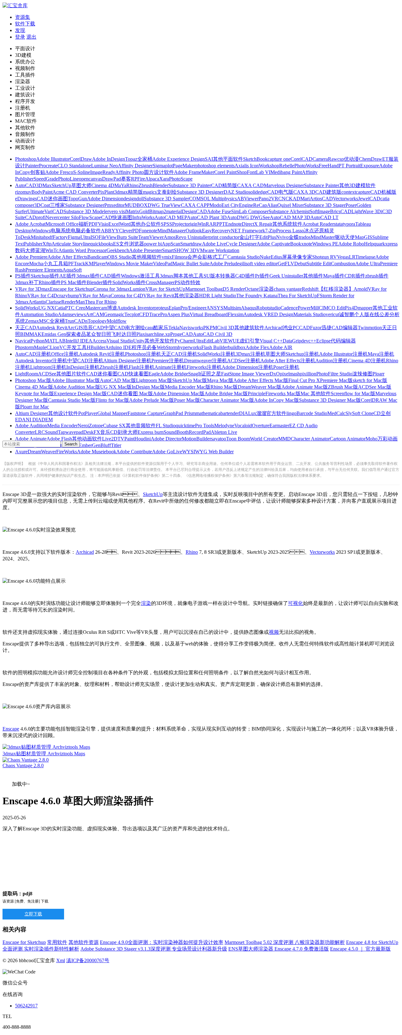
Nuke (265, 257)
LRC (40, 432)
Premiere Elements (43, 269)
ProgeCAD (181, 334)
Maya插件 (334, 275)
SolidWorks (26, 307)
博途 (112, 307)
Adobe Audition (31, 425)
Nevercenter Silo (62, 217)
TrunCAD (75, 321)
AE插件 (67, 275)
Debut (300, 263)
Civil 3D (225, 327)
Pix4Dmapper (358, 307)
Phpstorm (24, 347)
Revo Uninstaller (192, 237)
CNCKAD (289, 198)
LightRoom (26, 373)
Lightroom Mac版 (154, 380)
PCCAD (301, 327)
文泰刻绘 (167, 192)
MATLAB (55, 340)
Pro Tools (204, 425)
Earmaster (279, 425)
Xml (60, 960)
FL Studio (166, 425)
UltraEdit (202, 340)
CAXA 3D (304, 192)
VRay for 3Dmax (32, 289)
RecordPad (200, 432)
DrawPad (111, 178)
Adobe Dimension (105, 198)
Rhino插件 (50, 282)
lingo (291, 413)
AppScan (171, 243)
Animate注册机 (171, 367)
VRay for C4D (42, 295)
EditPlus (267, 237)
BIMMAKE (32, 334)
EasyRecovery (216, 230)
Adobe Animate (30, 438)
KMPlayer (95, 263)
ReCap (260, 205)
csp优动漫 (348, 159)
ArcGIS (75, 327)
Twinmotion (370, 327)
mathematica (208, 413)
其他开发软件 (159, 340)
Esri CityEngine (237, 205)
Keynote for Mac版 (34, 393)
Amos (170, 237)
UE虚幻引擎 (246, 340)
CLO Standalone (74, 165)
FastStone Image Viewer (245, 373)
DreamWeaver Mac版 (259, 387)
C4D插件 (245, 275)
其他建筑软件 (249, 327)
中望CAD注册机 (85, 360)
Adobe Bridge (174, 373)
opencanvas (90, 178)
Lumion (137, 289)
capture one (279, 159)
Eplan (174, 307)
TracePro (158, 314)
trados (305, 237)
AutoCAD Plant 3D (207, 217)
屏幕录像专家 (297, 257)
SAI (209, 159)
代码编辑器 (343, 340)
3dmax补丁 (27, 282)
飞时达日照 (123, 334)
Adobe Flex (257, 347)
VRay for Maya (95, 295)
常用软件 (57, 942)
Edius (276, 257)
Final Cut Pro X (304, 380)
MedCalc (336, 413)
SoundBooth (176, 432)
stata (338, 224)
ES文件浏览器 (128, 243)
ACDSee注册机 (243, 360)
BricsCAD (340, 211)
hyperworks (189, 347)
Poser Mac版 (187, 400)
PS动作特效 (187, 282)
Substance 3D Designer (200, 192)
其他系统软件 (287, 224)
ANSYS (214, 307)
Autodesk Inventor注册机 (41, 360)
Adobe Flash (59, 438)
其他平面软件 (228, 159)
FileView (108, 237)
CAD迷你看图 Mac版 (130, 393)
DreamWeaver (42, 451)
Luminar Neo (104, 165)
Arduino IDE (118, 347)
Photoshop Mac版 (33, 380)
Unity (138, 340)
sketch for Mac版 (370, 380)
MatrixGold (137, 211)
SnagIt (194, 373)
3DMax (44, 185)
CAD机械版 (383, 192)
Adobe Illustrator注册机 (343, 354)
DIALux (247, 413)
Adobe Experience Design (178, 159)
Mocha (36, 263)
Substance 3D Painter (189, 185)
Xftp (47, 243)
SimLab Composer (250, 211)
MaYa (120, 185)
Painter (32, 165)
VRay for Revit (158, 295)
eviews (79, 314)
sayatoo (218, 438)
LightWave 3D (366, 211)
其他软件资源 (83, 942)
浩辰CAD (93, 327)
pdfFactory (57, 237)
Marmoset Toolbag (204, 289)
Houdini (142, 438)
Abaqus (248, 307)
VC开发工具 (73, 347)
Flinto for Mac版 (112, 400)
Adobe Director (166, 438)
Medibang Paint (286, 172)
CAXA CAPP (195, 205)
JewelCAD (369, 198)
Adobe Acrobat (30, 224)
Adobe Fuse (219, 211)
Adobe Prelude (224, 263)
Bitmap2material (165, 211)
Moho (372, 438)
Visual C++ (271, 340)
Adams (65, 314)
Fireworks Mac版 (283, 393)
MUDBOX (136, 205)
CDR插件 (355, 275)
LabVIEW (222, 340)
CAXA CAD (250, 185)
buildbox (237, 347)
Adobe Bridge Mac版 (226, 393)
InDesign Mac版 (148, 387)
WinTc (51, 250)
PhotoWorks (306, 165)
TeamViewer (151, 237)
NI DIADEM (39, 419)
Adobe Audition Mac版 (76, 387)
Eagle (154, 373)
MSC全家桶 (52, 321)
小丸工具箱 (55, 263)
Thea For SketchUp (297, 295)
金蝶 (294, 237)
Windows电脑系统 (51, 230)
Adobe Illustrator (53, 159)
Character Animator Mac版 (227, 400)
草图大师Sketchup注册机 (292, 354)
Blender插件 (99, 282)
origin (192, 224)
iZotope (95, 425)
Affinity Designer (135, 165)
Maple (40, 347)
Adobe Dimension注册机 (247, 367)
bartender (229, 413)
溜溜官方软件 (271, 413)
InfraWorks (143, 217)
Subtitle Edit (319, 263)
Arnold (361, 289)
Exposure (369, 165)
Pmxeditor (114, 205)
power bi (153, 243)
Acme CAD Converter (75, 192)
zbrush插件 (376, 275)
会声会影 (197, 257)
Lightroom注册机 (48, 367)
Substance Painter (321, 185)
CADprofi (35, 217)
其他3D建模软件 (357, 185)
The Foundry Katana (257, 295)
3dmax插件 (88, 275)
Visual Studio (119, 340)
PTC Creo (75, 307)
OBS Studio (119, 257)
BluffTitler (110, 445)
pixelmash (290, 373)
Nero (83, 425)
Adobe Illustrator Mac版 (75, 380)
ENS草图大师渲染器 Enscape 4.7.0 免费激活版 (278, 948)
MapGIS (363, 237)
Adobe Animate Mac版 (304, 387)
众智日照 (101, 334)
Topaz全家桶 (138, 159)
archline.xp (159, 334)
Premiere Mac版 (336, 380)
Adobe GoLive (167, 451)
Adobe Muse (90, 451)
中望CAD (114, 327)
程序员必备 (144, 347)
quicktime (185, 425)
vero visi (117, 211)
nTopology (96, 321)
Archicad (273, 327)
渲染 (146, 603)
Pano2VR (268, 198)
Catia (60, 307)
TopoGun (77, 198)
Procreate (48, 165)
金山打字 (249, 237)
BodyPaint (41, 192)
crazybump (68, 295)
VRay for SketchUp (165, 289)
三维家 (57, 205)
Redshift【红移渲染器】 (328, 289)
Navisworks (191, 327)
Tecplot (131, 314)
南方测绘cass (139, 327)
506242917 (26, 1005)
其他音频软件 (141, 425)
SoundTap (55, 432)
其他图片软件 (71, 373)
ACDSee (47, 373)
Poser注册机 (286, 367)
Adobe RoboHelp (356, 243)
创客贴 (37, 172)
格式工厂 (217, 257)
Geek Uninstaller (286, 275)
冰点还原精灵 (319, 230)
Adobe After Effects (67, 257)
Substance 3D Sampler (166, 198)
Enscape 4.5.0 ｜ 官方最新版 (360, 948)
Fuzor (316, 327)
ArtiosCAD (321, 198)
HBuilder (96, 347)
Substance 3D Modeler (86, 211)
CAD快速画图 (116, 217)
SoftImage (320, 211)
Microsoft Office (62, 224)
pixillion (308, 373)
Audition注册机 (331, 360)
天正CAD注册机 (179, 354)
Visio (103, 224)
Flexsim (235, 314)
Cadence (289, 307)
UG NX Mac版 (116, 387)
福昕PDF (88, 224)
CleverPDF (130, 230)
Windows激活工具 (140, 275)
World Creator (264, 438)
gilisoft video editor (258, 263)
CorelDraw (81, 159)
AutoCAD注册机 (33, 354)
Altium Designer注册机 (127, 360)
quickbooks (101, 243)
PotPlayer (87, 413)
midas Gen (55, 334)
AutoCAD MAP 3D (290, 217)
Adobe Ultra (367, 263)
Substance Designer (84, 205)
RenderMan (73, 302)
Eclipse (323, 340)
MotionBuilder (196, 438)
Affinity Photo (129, 172)
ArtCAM (95, 314)
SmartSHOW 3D (179, 250)
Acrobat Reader (318, 224)
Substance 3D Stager (324, 205)
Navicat (22, 340)
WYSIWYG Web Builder (208, 451)
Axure (21, 451)
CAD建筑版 (328, 192)
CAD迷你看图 (101, 373)
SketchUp (153, 494)
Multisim (232, 307)
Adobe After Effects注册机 (287, 360)
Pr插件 (262, 275)
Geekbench (117, 250)
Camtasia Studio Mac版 (71, 400)
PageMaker (184, 165)
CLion (52, 347)
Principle (256, 393)
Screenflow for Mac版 (353, 393)
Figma (74, 237)
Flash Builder (214, 347)
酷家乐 (160, 327)
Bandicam (97, 257)
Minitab (38, 237)
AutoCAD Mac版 (118, 380)
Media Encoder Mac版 (187, 387)
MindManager (171, 230)
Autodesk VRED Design (268, 314)
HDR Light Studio (217, 295)
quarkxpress (386, 243)
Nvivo (282, 237)
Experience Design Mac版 (80, 393)
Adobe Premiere (31, 257)
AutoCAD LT (324, 217)
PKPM (210, 327)
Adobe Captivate (273, 243)
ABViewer (247, 198)
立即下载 (33, 914)
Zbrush (146, 185)
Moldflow (117, 321)
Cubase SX (114, 425)
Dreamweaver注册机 (205, 360)
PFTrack (76, 263)
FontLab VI (258, 172)
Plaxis (142, 334)
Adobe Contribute (134, 451)
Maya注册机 (381, 354)
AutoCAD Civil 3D (212, 334)
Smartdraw (191, 243)
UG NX (46, 307)
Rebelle (286, 165)
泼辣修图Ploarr (368, 373)
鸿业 (288, 327)
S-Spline (81, 172)
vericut (332, 314)
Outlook (194, 230)
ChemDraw (370, 159)
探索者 (73, 334)
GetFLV (286, 263)
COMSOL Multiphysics (213, 198)
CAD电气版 (280, 192)
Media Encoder (62, 425)
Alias (272, 205)
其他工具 (193, 275)
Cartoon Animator (348, 438)
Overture (260, 425)
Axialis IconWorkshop (257, 165)
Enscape (11, 728)
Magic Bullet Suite (190, 263)
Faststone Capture (145, 413)
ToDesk (23, 237)
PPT (220, 224)
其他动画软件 (87, 438)
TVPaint (125, 438)
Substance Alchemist (289, 211)
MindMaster (323, 237)
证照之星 (211, 373)
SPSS (166, 224)
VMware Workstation (217, 250)
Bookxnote (301, 243)
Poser (350, 205)
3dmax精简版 (128, 192)
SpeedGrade (46, 178)
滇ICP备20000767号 (87, 960)
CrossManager (160, 282)
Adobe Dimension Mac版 (178, 393)
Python (37, 340)
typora (349, 224)
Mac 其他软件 (316, 393)
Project (179, 224)
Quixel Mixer (290, 205)
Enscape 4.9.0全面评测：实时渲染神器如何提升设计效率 (161, 942)
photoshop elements (215, 165)
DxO (275, 373)
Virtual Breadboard (209, 314)
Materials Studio (309, 314)
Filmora (179, 257)
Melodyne (224, 425)
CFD (144, 314)
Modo (215, 205)
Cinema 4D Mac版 (34, 387)
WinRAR (207, 224)
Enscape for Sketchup (71, 289)
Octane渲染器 (259, 289)
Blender (160, 185)
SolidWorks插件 (129, 282)
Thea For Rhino (101, 302)
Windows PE (325, 243)
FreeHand (329, 165)
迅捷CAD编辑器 (340, 327)
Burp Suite (127, 237)
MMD (284, 438)
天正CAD (25, 327)
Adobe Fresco (59, 172)
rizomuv (23, 192)
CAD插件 (110, 275)
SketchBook (255, 159)
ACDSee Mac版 (374, 387)
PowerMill (308, 307)
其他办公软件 (146, 224)
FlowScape (90, 217)
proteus (161, 307)
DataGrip (292, 340)
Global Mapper (112, 413)
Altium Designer (31, 413)
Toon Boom (238, 438)
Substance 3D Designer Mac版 (330, 400)
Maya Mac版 (220, 380)
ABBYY (110, 230)
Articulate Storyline (71, 243)
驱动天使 (345, 237)
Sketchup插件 (45, 275)
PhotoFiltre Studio (334, 373)
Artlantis (37, 302)
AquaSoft (72, 269)
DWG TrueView (164, 205)
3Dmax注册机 (250, 354)
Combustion (343, 263)
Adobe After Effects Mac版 (260, 380)
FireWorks (66, 451)
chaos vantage (288, 289)
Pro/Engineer (193, 307)
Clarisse (53, 302)
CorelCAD (301, 159)
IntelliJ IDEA (79, 340)
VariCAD (53, 211)
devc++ (308, 340)
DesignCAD (194, 211)
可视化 (295, 603)
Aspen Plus (178, 314)
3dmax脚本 (171, 275)
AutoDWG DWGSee (248, 217)
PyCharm (184, 340)
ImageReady (102, 172)
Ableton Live (224, 432)
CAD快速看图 (133, 373)
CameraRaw (324, 159)
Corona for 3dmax (111, 289)
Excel (114, 224)
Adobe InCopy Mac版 (276, 400)
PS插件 (23, 275)
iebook (109, 451)
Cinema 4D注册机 (367, 360)
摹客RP (129, 178)
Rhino (132, 185)
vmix (167, 257)
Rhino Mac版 (224, 387)
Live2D (109, 438)
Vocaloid (243, 425)
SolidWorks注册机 (216, 354)
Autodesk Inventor (135, 307)
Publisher (33, 243)
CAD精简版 (224, 185)
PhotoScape (181, 178)
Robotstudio (268, 307)
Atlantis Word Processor (82, 250)
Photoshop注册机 (143, 354)
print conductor (224, 237)
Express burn (151, 432)
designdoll (133, 198)
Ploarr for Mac (34, 406)
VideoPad (162, 263)
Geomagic (114, 314)
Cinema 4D (102, 185)
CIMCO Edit (332, 307)
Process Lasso (290, 230)
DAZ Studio (236, 192)
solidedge (257, 192)
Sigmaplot (163, 165)
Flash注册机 (142, 367)
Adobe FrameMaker (194, 172)
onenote (149, 230)
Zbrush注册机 (114, 367)
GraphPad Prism (179, 413)
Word (125, 224)
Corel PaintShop (230, 172)
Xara (164, 178)
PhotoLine (68, 178)
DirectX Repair (257, 224)
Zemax (32, 321)
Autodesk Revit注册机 (102, 354)
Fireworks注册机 (204, 367)
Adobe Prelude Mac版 (151, 400)
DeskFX (91, 432)
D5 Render (234, 289)
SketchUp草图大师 (71, 185)
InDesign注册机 (83, 367)
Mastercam (96, 307)
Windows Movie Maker (129, 263)
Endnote (233, 224)
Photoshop (25, 159)
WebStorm (167, 347)
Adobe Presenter (145, 250)
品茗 (86, 334)
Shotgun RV (324, 257)
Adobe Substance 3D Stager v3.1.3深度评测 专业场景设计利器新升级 (153, 948)
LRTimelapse (362, 257)
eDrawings (26, 198)
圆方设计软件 (159, 172)
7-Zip (270, 230)
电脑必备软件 (86, 230)
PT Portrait (349, 165)
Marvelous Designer (284, 185)
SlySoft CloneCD (363, 413)
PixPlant (106, 192)
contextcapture (355, 192)
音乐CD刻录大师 (119, 432)
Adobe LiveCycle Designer (229, 243)
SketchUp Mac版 (189, 380)
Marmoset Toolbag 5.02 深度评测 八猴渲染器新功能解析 (285, 942)
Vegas (343, 257)
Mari (305, 198)
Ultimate (35, 211)
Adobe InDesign (108, 159)
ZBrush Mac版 (343, 387)
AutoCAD (25, 185)
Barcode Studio (311, 413)
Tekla (173, 327)
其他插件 (313, 275)
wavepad (74, 432)
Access (99, 340)
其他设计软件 (63, 413)
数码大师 (25, 250)
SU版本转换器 (219, 275)
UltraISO (89, 237)
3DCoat (42, 205)
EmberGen (89, 445)
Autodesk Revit (51, 327)
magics (150, 192)
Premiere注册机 (167, 360)
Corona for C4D (127, 295)
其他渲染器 (186, 295)
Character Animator (310, 438)
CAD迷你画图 (52, 198)
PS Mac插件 (74, 282)
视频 (274, 632)
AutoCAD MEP (171, 217)
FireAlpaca (148, 178)
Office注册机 (65, 354)
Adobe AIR (280, 347)
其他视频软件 (147, 257)
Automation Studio (39, 314)
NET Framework (248, 230)
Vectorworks (345, 198)
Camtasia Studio (243, 257)
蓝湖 (40, 250)
